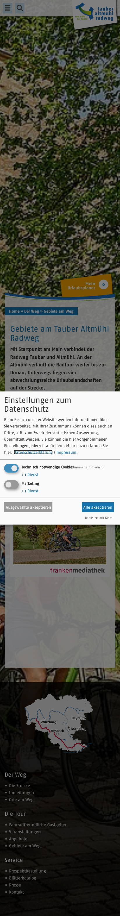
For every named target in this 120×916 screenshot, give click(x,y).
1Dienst (30, 474)
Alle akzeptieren (97, 507)
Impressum (66, 452)
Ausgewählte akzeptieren (28, 507)
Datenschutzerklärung (33, 452)
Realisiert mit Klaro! (99, 518)
